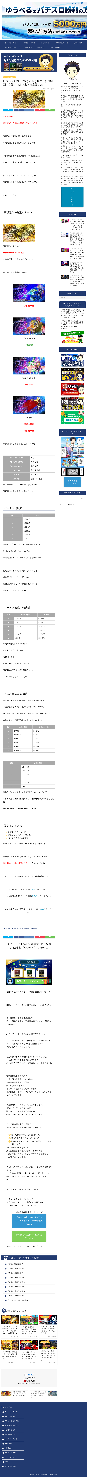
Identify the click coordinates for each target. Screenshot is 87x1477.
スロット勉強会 (10, 1452)
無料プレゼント (30, 43)
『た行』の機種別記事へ (16, 1277)
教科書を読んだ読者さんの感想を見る (29, 1236)
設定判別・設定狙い (9, 77)
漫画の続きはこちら (72, 481)
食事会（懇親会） (11, 1466)
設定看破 (35, 928)
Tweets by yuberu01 (67, 504)
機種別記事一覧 (62, 43)
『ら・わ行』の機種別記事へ (17, 1300)
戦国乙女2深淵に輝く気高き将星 (21, 928)
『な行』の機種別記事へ (16, 1282)
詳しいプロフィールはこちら (72, 197)
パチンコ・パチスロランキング (29, 1384)
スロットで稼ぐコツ (12, 1416)
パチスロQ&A (9, 1457)
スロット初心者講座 (12, 1421)
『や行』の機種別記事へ (16, 1296)
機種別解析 (9, 1443)
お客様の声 (78, 43)
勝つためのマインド (12, 48)
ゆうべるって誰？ (11, 43)
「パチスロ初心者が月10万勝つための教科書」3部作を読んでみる (29, 1220)
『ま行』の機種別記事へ (16, 1291)
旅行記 (7, 1462)
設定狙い (40, 48)
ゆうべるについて (11, 1412)
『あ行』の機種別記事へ (16, 1264)
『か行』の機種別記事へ (16, 1268)
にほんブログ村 (29, 1378)
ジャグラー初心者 (11, 1439)
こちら (33, 889)
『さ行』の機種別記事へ (16, 1273)
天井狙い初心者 (10, 1430)
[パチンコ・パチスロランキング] (29, 1382)
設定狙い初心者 (10, 1434)
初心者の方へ (46, 43)
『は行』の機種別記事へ (16, 1286)
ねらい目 (7, 928)
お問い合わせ (55, 48)
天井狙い (28, 48)
